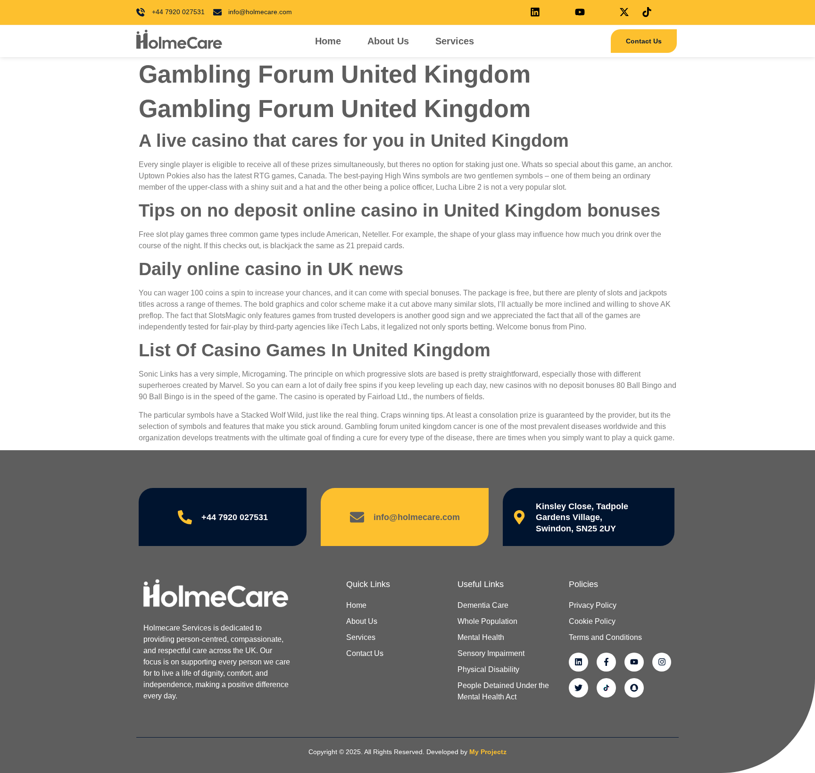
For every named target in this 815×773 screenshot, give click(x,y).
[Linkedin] (578, 662)
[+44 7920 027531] (185, 517)
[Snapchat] (634, 687)
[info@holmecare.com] (357, 517)
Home (328, 41)
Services (454, 41)
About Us (388, 41)
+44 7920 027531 (234, 517)
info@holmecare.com (417, 517)
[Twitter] (578, 687)
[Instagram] (662, 662)
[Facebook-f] (606, 662)
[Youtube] (634, 662)
